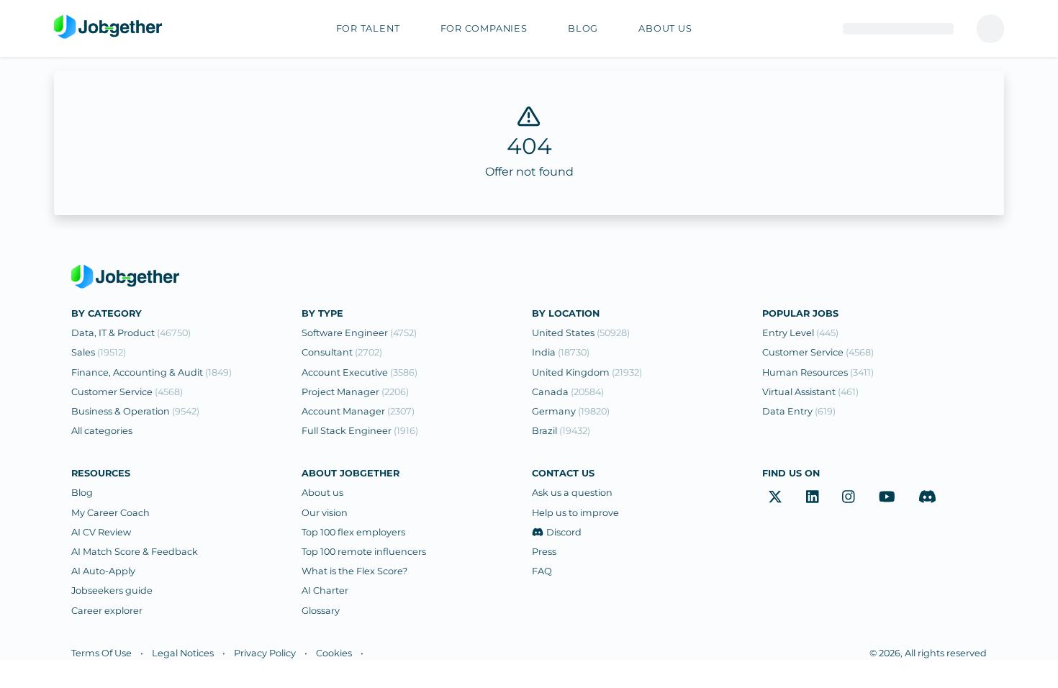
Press (544, 551)
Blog (82, 492)
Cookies (334, 653)
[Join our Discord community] (927, 496)
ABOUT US (665, 28)
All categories (101, 430)
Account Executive (359, 372)
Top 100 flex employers (353, 532)
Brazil (561, 430)
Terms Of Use (101, 653)
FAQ (542, 571)
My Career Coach (110, 512)
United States (581, 332)
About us (322, 492)
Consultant (342, 352)
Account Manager (358, 411)
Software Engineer (359, 332)
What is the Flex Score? (354, 571)
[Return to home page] (108, 27)
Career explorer (107, 610)
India (560, 352)
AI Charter (325, 590)
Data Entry (799, 411)
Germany (571, 411)
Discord (564, 532)
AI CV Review (101, 532)
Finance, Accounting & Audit (151, 372)
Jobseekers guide (112, 590)
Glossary (321, 610)
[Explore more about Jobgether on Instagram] (848, 496)
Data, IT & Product (131, 332)
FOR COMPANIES (484, 28)
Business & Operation (135, 411)
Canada (568, 391)
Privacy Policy (265, 653)
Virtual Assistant (810, 391)
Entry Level (800, 332)
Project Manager (355, 391)
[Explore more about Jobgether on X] (775, 496)
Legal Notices (183, 653)
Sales (98, 352)
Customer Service (127, 391)
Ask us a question (572, 492)
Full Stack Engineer (360, 430)
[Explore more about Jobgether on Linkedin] (812, 496)
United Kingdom (587, 372)
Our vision (325, 512)
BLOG (583, 28)
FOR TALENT (368, 28)
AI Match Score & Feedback (134, 551)
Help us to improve (575, 512)
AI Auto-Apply (103, 571)
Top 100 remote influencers (364, 551)
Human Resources (818, 372)
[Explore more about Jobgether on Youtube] (887, 496)
